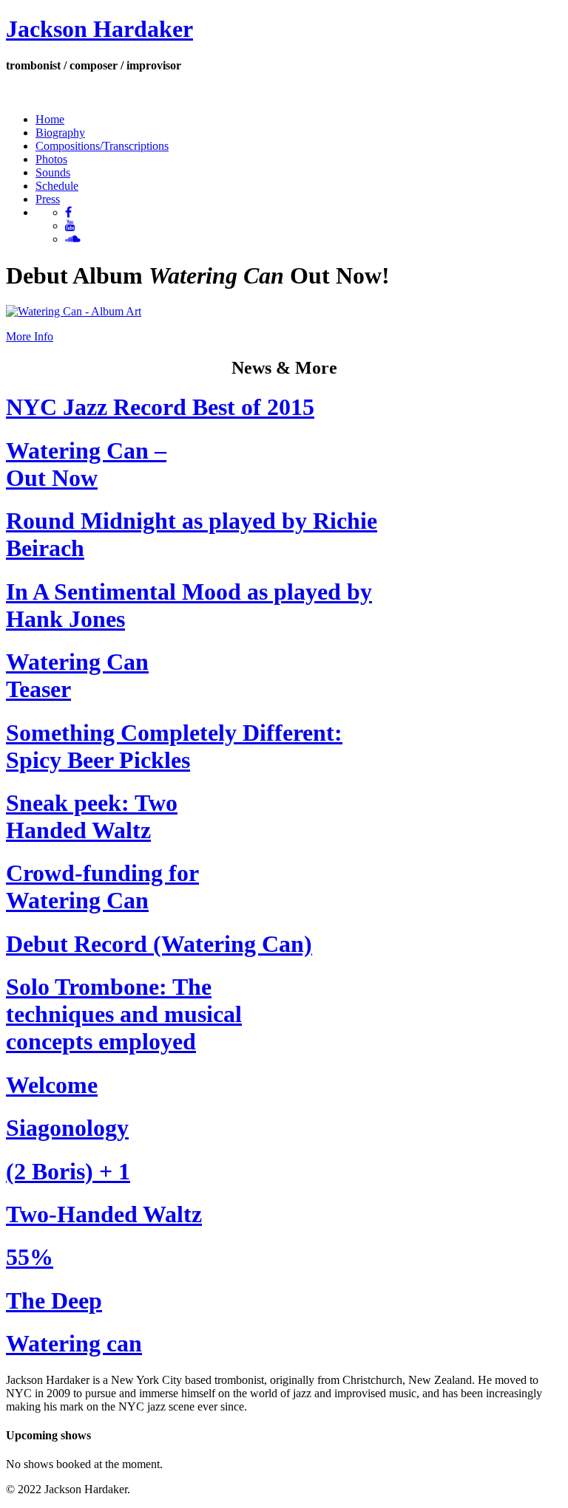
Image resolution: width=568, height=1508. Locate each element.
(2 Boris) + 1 (68, 1171)
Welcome (52, 1085)
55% (29, 1257)
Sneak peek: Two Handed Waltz (92, 816)
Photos (51, 159)
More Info (29, 336)
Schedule (57, 185)
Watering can (74, 1343)
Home (50, 119)
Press (48, 199)
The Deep (54, 1300)
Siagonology (67, 1127)
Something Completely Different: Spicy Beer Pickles (174, 746)
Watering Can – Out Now (86, 464)
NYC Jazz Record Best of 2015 (160, 407)
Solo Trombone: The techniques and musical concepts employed (124, 1014)
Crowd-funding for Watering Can (102, 887)
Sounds (53, 172)
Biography (60, 132)
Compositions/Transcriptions (102, 146)
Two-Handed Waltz (104, 1214)
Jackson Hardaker (99, 29)
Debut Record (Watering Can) (159, 943)
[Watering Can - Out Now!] (73, 311)
